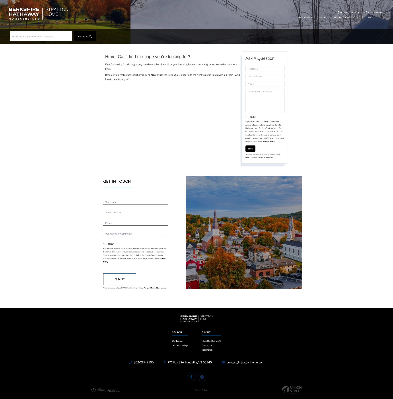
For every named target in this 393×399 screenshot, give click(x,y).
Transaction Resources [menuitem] (347, 17)
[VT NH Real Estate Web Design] (292, 390)
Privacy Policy (268, 141)
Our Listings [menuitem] (177, 341)
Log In (343, 12)
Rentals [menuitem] (322, 17)
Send (250, 148)
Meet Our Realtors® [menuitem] (211, 341)
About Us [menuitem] (373, 17)
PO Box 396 (189, 362)
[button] (85, 36)
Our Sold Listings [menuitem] (180, 345)
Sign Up (355, 12)
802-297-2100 (374, 12)
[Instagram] (202, 377)
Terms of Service (263, 157)
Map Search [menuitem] (305, 17)
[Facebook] (191, 377)
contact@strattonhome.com (245, 362)
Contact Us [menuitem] (207, 345)
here (153, 74)
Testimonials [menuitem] (207, 349)
